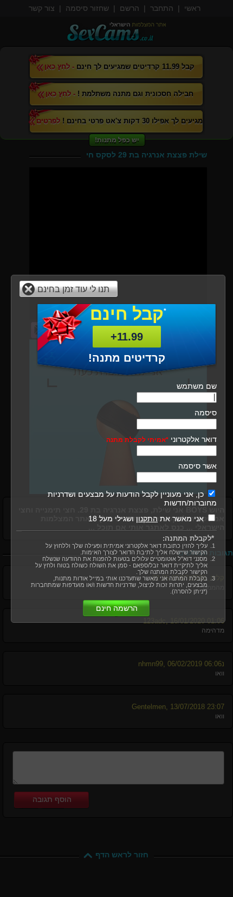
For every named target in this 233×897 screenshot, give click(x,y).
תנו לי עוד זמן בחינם (73, 289)
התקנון (147, 518)
